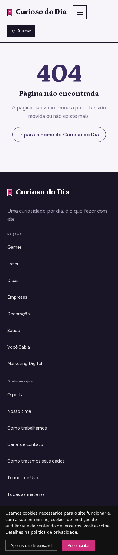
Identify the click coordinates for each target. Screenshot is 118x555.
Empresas (17, 297)
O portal (16, 394)
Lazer (12, 264)
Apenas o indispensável (31, 545)
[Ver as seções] (80, 12)
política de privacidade (54, 532)
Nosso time (19, 411)
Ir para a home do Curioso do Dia (59, 134)
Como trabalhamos (27, 428)
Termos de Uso (22, 477)
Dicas (12, 280)
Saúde (13, 330)
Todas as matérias (26, 494)
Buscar (24, 31)
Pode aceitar (78, 545)
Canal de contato (25, 444)
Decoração (18, 314)
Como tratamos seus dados (36, 461)
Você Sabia (18, 347)
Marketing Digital (24, 363)
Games (14, 247)
